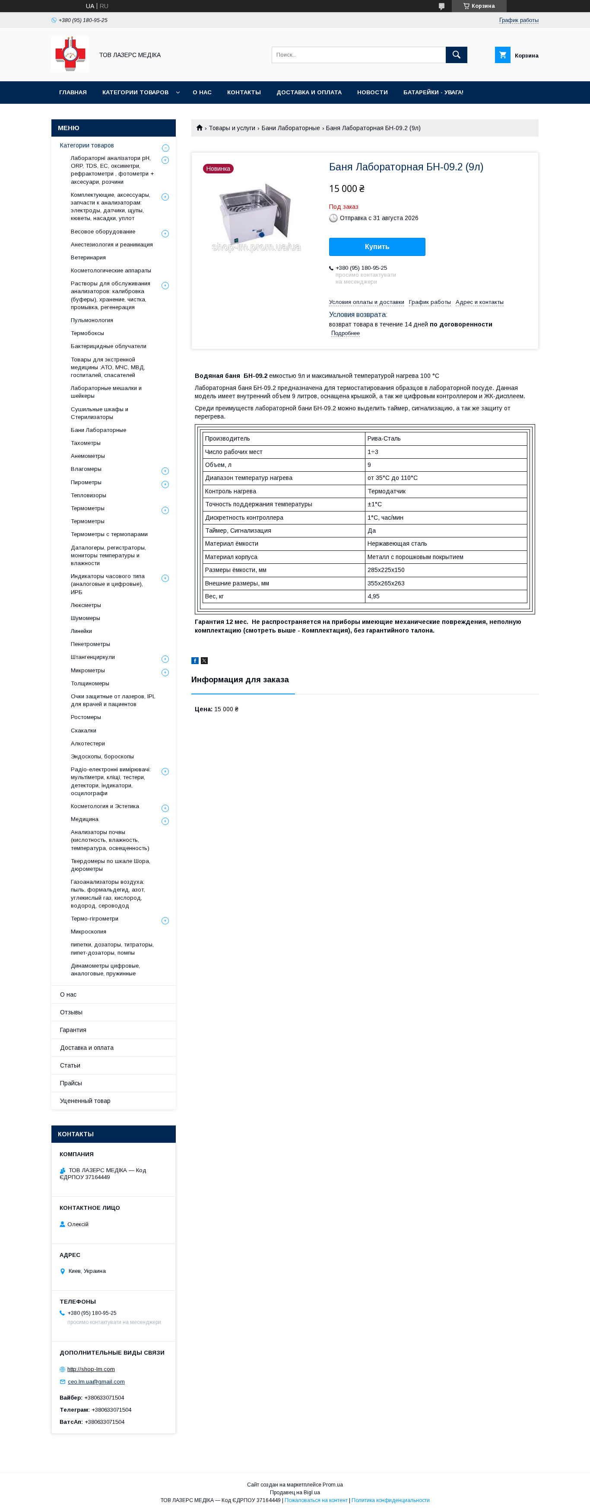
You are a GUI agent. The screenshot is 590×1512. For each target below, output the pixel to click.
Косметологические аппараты (111, 270)
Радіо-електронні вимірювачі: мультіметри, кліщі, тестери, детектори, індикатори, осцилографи (111, 781)
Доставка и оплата (309, 92)
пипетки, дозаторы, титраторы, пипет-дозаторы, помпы (112, 948)
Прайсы (71, 1083)
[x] (204, 662)
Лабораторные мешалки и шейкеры (106, 392)
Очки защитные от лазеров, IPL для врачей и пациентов (113, 700)
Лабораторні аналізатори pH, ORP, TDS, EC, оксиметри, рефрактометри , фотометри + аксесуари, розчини (112, 170)
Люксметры (86, 605)
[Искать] (456, 55)
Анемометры (88, 456)
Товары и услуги (232, 128)
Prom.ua (333, 1485)
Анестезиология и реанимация (112, 244)
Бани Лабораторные (291, 128)
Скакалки (83, 730)
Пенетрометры (90, 644)
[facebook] (195, 662)
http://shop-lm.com (91, 1369)
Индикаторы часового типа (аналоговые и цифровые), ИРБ (108, 584)
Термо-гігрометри (94, 918)
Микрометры (88, 670)
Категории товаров (135, 92)
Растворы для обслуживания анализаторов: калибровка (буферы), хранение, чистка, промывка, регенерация (110, 295)
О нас (202, 92)
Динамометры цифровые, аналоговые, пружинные (105, 969)
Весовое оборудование (103, 231)
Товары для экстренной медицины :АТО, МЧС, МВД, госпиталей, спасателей (108, 367)
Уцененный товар (85, 1100)
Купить (377, 246)
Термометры (88, 508)
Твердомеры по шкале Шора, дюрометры (110, 865)
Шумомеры (85, 618)
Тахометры (86, 443)
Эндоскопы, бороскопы (102, 756)
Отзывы (71, 1012)
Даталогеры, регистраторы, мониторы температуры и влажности (108, 555)
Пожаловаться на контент (316, 1500)
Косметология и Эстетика (105, 806)
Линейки (81, 631)
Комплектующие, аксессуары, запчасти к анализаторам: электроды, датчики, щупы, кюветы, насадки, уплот (110, 207)
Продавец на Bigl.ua (295, 1493)
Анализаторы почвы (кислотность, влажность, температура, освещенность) (110, 840)
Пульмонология (92, 320)
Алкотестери (88, 743)
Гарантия (73, 1029)
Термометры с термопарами (109, 534)
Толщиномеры (90, 683)
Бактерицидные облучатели (108, 346)
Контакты (244, 92)
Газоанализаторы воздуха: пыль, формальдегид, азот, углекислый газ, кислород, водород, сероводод (108, 894)
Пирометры (86, 482)
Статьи (70, 1065)
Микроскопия (88, 931)
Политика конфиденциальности (391, 1500)
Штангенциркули (93, 657)
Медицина (84, 819)
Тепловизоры (88, 495)
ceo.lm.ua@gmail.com (96, 1381)
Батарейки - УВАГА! (433, 92)
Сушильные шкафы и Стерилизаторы (99, 413)
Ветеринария (88, 257)
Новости (372, 92)
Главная (73, 92)
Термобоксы (87, 333)
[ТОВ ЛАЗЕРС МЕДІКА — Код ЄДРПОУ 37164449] (70, 70)
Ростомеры (86, 717)
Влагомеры (86, 469)
